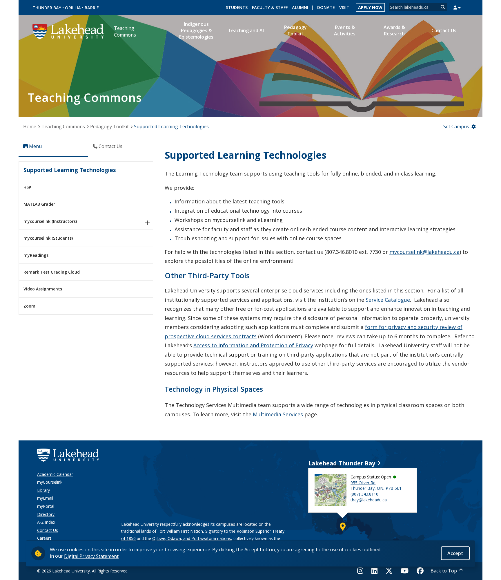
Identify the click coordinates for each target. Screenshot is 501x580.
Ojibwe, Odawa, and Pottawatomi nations (191, 538)
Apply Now (370, 7)
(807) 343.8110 (364, 494)
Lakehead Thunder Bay (341, 463)
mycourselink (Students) (48, 238)
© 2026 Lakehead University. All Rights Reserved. (82, 571)
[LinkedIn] (374, 570)
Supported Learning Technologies (69, 170)
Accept (455, 553)
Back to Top (444, 571)
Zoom (29, 306)
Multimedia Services (278, 414)
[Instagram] (362, 570)
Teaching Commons (125, 31)
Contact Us (47, 530)
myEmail (45, 498)
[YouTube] (404, 570)
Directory (46, 514)
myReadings (35, 255)
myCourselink (49, 482)
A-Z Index (46, 522)
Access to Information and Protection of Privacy (253, 345)
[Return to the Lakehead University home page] (68, 31)
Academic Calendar (55, 474)
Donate (326, 7)
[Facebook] (420, 570)
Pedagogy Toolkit (109, 126)
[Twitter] (389, 570)
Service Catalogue (388, 299)
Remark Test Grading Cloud (51, 272)
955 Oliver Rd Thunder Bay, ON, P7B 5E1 (376, 485)
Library (43, 490)
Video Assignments (42, 289)
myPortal (45, 506)
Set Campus (456, 126)
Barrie (92, 7)
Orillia (73, 7)
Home (29, 126)
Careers (44, 538)
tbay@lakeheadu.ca (369, 500)
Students (237, 7)
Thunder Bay (46, 7)
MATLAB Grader (39, 204)
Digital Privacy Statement (91, 556)
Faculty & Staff (270, 7)
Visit (344, 7)
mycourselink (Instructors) (50, 221)
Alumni (300, 7)
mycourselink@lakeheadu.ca (424, 251)
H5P (27, 187)
